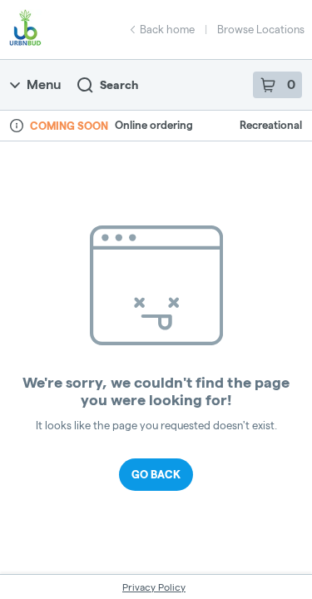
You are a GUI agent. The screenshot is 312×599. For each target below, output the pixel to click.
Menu (44, 84)
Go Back (156, 474)
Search (119, 85)
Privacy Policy (154, 587)
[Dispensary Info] (16, 125)
